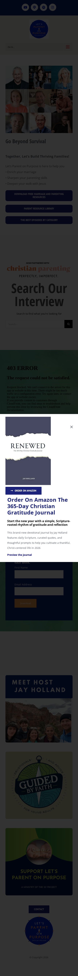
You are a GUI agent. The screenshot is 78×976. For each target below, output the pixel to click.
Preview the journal (19, 555)
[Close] (71, 427)
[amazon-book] (28, 418)
